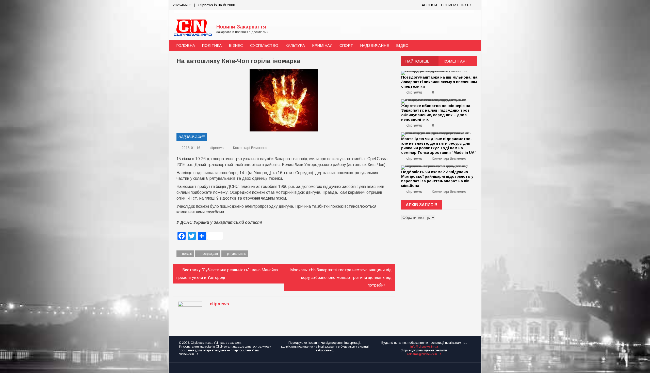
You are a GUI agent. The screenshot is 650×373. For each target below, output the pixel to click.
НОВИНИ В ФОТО (456, 5)
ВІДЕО (402, 45)
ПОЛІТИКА (212, 45)
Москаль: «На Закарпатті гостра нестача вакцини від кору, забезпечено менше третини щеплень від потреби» (341, 277)
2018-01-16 (190, 148)
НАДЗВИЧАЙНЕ (374, 45)
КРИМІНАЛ (322, 45)
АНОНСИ (429, 5)
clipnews (217, 148)
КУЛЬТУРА (295, 45)
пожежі (187, 254)
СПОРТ (346, 45)
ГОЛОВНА (185, 45)
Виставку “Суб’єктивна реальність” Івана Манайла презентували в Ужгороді (227, 273)
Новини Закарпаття (241, 26)
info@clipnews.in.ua (424, 346)
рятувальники (237, 254)
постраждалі (210, 254)
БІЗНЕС (236, 45)
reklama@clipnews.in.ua (424, 354)
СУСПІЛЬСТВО (264, 45)
